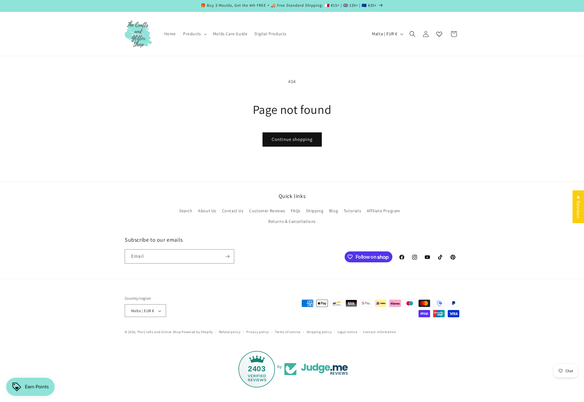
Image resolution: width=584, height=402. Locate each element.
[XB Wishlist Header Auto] (439, 34)
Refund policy (230, 332)
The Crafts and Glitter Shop (159, 332)
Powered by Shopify (197, 332)
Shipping (314, 210)
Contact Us (233, 210)
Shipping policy (319, 332)
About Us (207, 210)
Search (186, 210)
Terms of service (288, 332)
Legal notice (347, 332)
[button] (194, 33)
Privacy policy (257, 332)
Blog (333, 210)
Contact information (379, 332)
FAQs (295, 210)
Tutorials (352, 210)
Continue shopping (292, 139)
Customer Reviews (267, 210)
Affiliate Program (383, 210)
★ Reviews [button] (578, 206)
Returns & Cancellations (292, 221)
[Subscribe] (227, 256)
